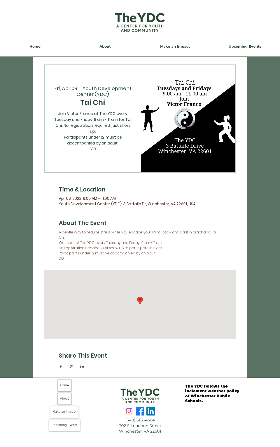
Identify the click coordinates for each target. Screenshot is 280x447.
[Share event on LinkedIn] (82, 366)
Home (64, 385)
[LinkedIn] (150, 411)
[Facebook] (140, 411)
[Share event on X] (72, 366)
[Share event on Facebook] (61, 366)
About (64, 399)
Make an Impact (64, 412)
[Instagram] (129, 411)
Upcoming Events (64, 425)
